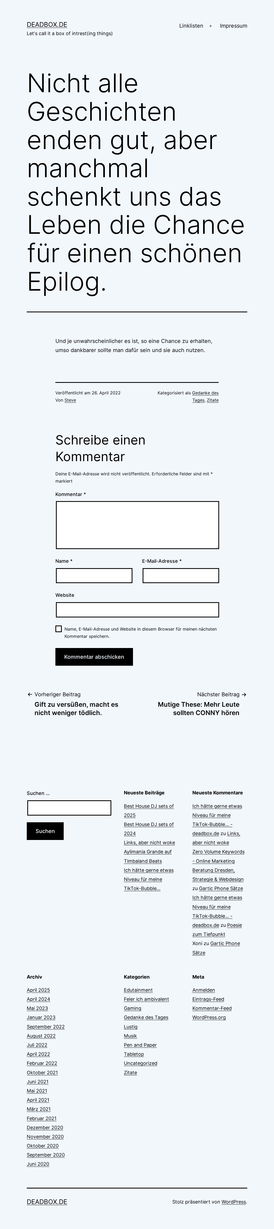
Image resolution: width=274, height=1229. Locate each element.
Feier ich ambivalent (146, 999)
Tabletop (134, 1054)
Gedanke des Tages (146, 1017)
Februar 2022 (42, 1063)
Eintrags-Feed (208, 999)
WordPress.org (209, 1017)
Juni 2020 (38, 1164)
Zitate (213, 400)
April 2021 (38, 1100)
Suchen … (38, 793)
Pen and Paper (140, 1045)
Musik (130, 1036)
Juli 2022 (37, 1045)
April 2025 (38, 990)
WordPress (234, 1202)
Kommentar (70, 494)
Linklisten (191, 26)
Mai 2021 (37, 1091)
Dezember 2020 (45, 1127)
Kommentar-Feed (212, 1008)
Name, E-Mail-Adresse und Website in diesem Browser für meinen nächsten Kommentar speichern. (140, 632)
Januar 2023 (41, 1017)
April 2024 (38, 999)
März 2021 (39, 1109)
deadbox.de (47, 24)
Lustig (131, 1027)
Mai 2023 (37, 1008)
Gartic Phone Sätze (221, 888)
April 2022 (38, 1054)
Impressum (233, 26)
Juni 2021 (37, 1081)
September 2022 (46, 1027)
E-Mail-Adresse (162, 561)
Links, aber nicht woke (149, 842)
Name (64, 561)
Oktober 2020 (43, 1146)
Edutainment (138, 990)
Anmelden (203, 990)
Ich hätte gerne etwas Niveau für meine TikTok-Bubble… (149, 879)
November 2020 (45, 1136)
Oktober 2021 (42, 1072)
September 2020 (46, 1155)
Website (64, 595)
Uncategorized (140, 1063)
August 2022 (41, 1036)
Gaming (132, 1008)
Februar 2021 (41, 1118)
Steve (70, 400)
